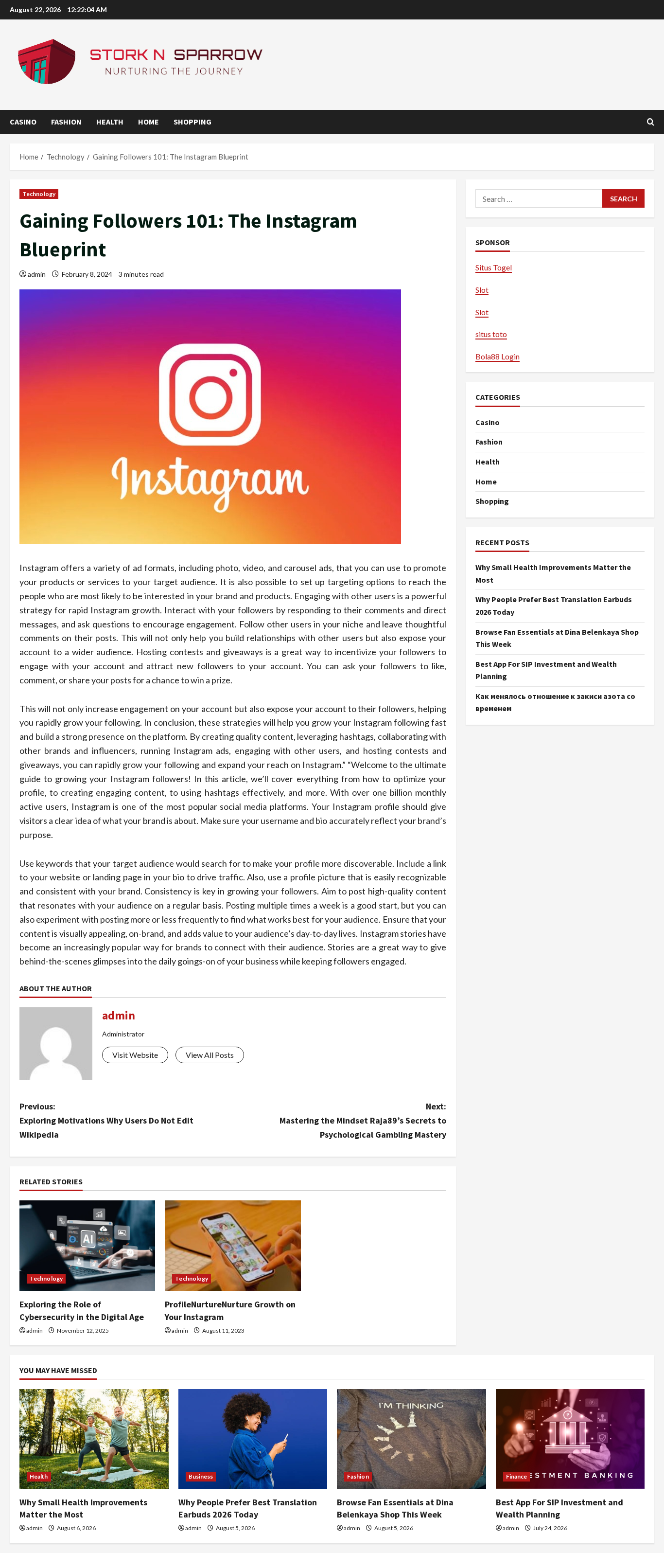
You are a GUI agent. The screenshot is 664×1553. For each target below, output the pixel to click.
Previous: (106, 1120)
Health (109, 121)
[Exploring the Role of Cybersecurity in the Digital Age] (87, 1245)
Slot (482, 289)
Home (148, 121)
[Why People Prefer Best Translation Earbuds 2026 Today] (253, 1438)
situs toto (491, 334)
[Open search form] (650, 121)
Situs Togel (493, 267)
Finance (516, 1476)
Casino (23, 121)
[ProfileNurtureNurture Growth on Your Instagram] (232, 1245)
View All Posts (210, 1054)
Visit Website (135, 1054)
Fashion (66, 121)
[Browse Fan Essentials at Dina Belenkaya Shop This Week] (411, 1438)
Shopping (192, 121)
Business (201, 1476)
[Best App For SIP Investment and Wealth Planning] (570, 1438)
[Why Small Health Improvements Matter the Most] (94, 1438)
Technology (38, 193)
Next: (363, 1120)
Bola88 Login (497, 356)
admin (37, 274)
